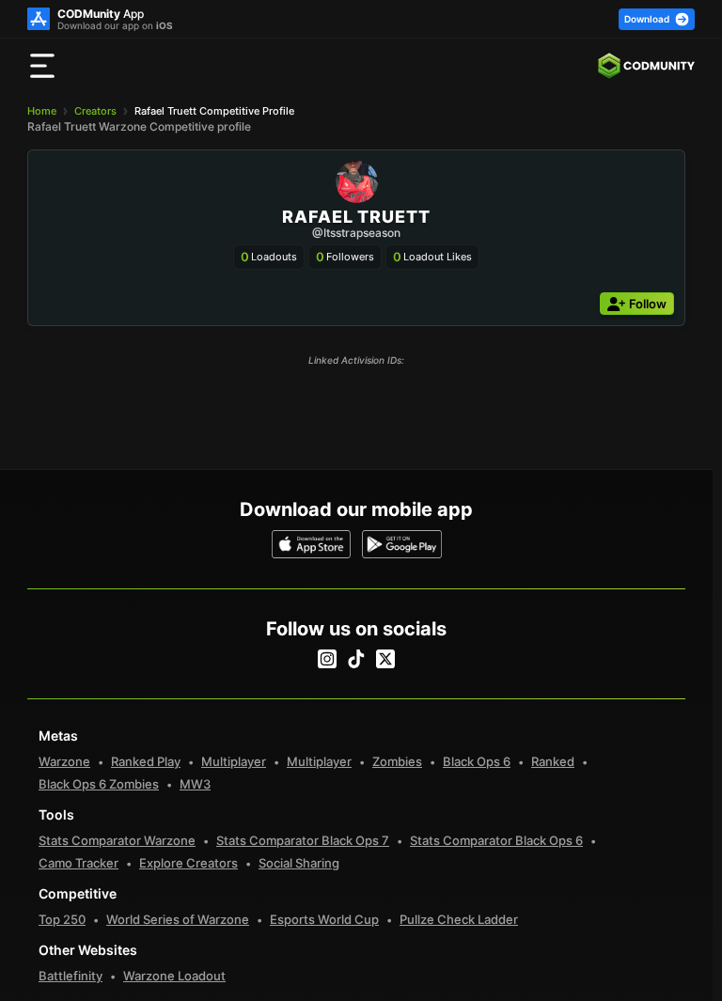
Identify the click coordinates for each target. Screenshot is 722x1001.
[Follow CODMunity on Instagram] (327, 658)
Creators (95, 110)
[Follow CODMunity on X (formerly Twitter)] (385, 658)
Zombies (397, 761)
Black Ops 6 (476, 761)
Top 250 (62, 919)
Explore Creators (188, 862)
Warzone (64, 761)
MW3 (195, 783)
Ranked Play (145, 761)
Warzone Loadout (174, 975)
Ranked (552, 761)
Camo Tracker (78, 862)
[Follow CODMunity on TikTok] (356, 658)
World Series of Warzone (177, 919)
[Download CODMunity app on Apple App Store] (312, 544)
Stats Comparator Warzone (117, 840)
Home (41, 110)
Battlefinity (70, 975)
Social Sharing (299, 862)
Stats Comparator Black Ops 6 (496, 840)
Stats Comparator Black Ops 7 (302, 840)
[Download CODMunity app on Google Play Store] (402, 544)
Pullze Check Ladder (459, 919)
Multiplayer (233, 761)
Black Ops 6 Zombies (99, 783)
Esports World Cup (324, 919)
